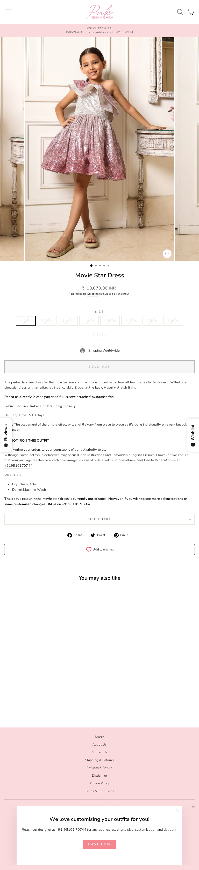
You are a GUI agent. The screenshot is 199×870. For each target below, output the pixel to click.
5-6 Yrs (110, 320)
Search (99, 737)
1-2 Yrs (25, 320)
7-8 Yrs (152, 320)
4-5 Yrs (89, 320)
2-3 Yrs (46, 320)
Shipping (93, 294)
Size (99, 312)
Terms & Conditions (99, 791)
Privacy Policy (99, 783)
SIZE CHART (99, 519)
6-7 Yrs (131, 320)
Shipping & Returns (99, 760)
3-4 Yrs (67, 320)
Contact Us (99, 752)
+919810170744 (18, 465)
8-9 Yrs (173, 320)
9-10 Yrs (99, 334)
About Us (100, 744)
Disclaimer (99, 776)
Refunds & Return (99, 768)
